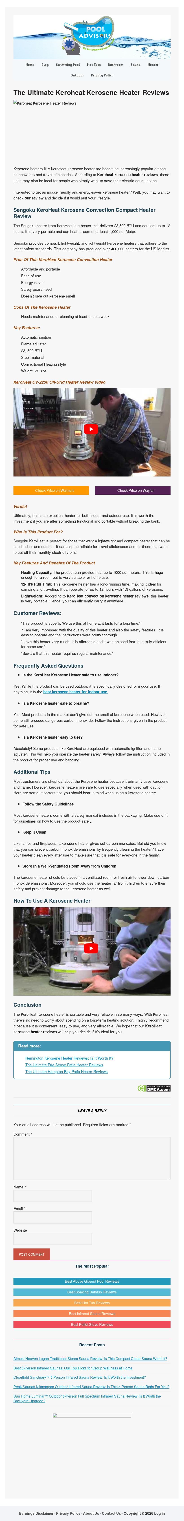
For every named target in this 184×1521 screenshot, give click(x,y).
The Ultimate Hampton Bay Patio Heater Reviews (66, 1071)
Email (19, 1208)
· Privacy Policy (67, 1513)
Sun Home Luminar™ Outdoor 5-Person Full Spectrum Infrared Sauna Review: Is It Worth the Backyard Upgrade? (87, 1398)
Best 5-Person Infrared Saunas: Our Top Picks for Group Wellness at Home (72, 1368)
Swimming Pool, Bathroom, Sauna (92, 35)
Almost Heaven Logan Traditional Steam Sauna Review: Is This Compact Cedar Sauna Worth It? (90, 1358)
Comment (22, 1134)
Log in (159, 1513)
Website (20, 1230)
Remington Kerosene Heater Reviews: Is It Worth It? (69, 1058)
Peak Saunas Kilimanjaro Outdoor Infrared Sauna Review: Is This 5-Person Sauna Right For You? (91, 1386)
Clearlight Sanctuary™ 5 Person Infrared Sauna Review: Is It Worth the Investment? (79, 1377)
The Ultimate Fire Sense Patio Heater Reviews (64, 1064)
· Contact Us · (112, 1513)
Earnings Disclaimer (36, 1513)
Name (19, 1187)
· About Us (90, 1513)
